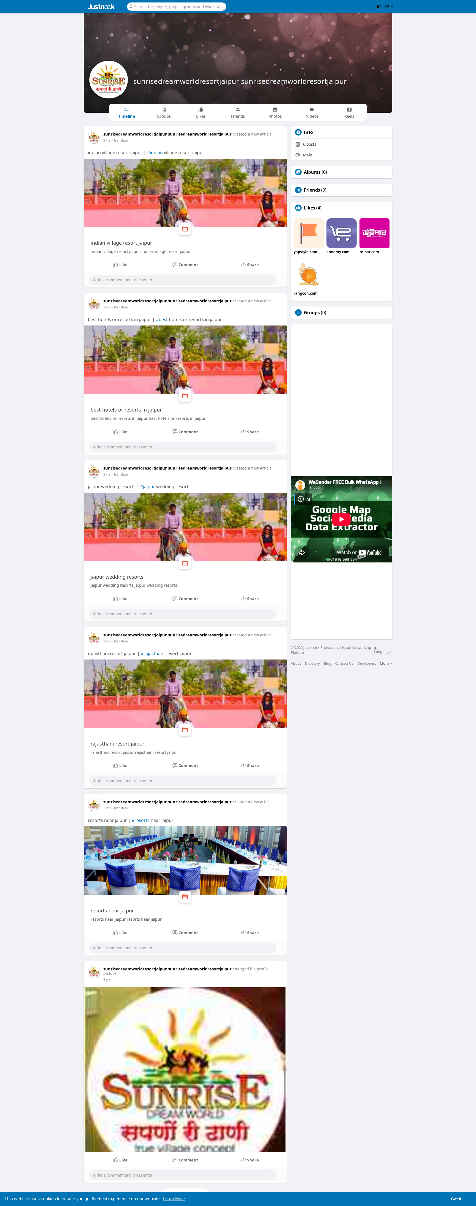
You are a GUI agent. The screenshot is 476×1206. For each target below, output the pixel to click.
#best (162, 319)
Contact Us (344, 663)
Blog (327, 663)
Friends (312, 190)
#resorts (141, 820)
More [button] (385, 663)
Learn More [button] (174, 1198)
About (296, 663)
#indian (155, 153)
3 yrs (107, 140)
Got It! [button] (457, 1199)
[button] (176, 6)
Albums (312, 172)
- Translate (120, 140)
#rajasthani (152, 653)
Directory (312, 663)
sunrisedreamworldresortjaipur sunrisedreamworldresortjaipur (240, 81)
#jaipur (147, 487)
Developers (367, 663)
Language (382, 651)
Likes (309, 208)
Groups (312, 312)
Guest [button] (384, 6)
